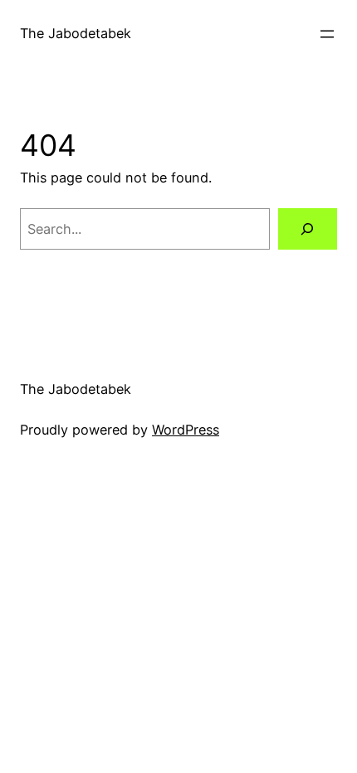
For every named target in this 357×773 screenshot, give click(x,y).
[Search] (307, 229)
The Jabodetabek (75, 33)
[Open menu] (327, 34)
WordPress (185, 429)
